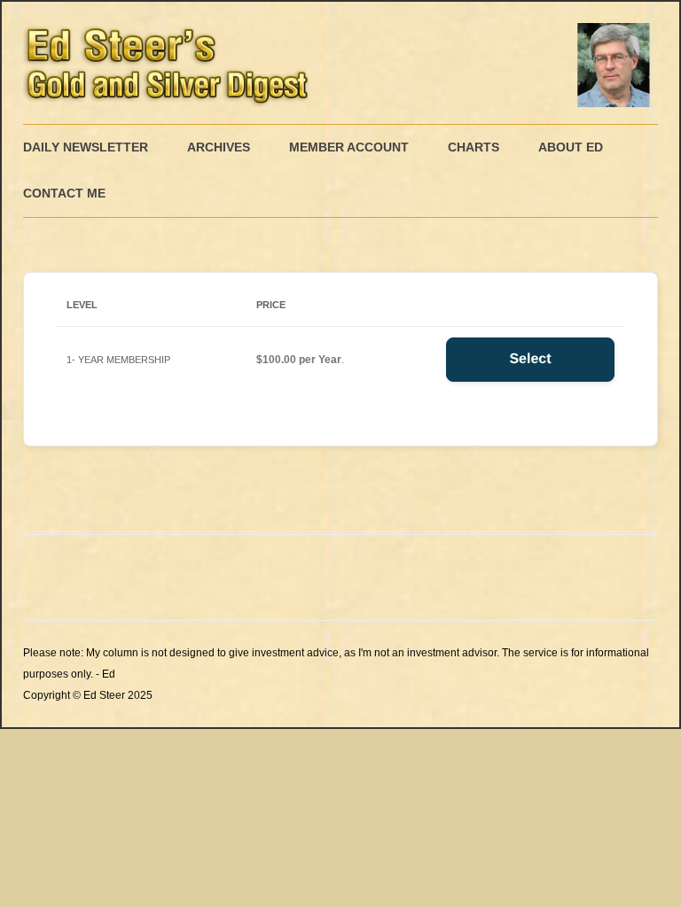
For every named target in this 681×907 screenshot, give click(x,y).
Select (530, 359)
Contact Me (64, 193)
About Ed (570, 147)
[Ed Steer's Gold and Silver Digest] (340, 63)
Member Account (349, 147)
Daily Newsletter (85, 147)
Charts (473, 147)
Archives (218, 147)
